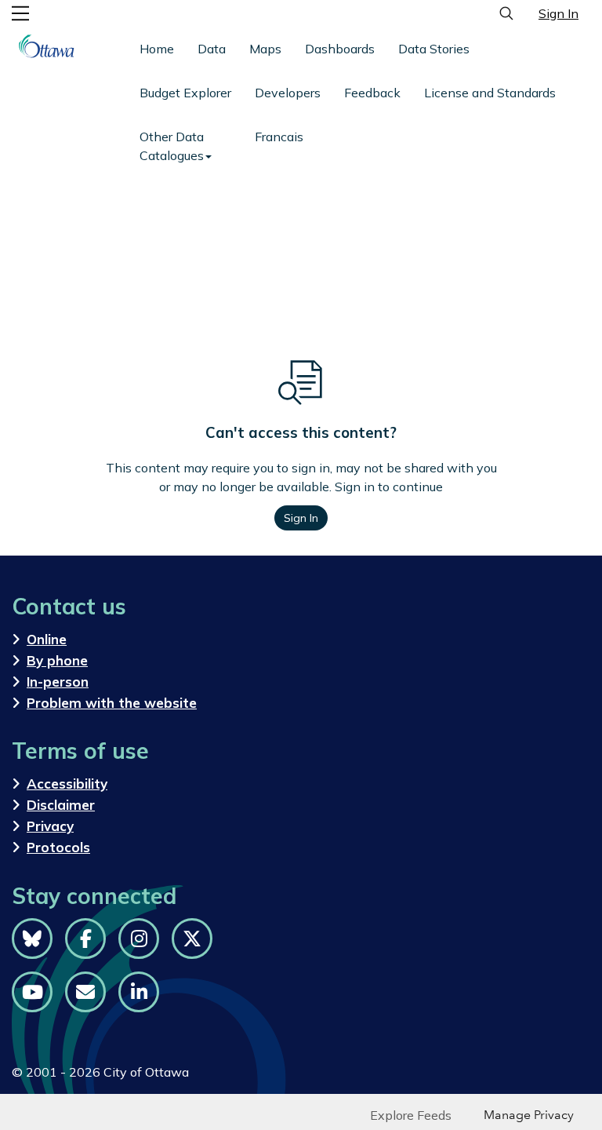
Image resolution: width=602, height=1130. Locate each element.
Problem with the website (112, 702)
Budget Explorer (185, 92)
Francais (279, 136)
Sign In (558, 13)
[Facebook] (85, 938)
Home (157, 48)
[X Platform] (192, 938)
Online (47, 639)
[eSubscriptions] (85, 991)
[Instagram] (138, 938)
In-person (58, 681)
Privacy (50, 826)
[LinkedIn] (138, 991)
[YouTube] (32, 991)
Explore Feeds (411, 1115)
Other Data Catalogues (172, 146)
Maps (265, 48)
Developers (288, 92)
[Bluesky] (32, 938)
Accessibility (67, 783)
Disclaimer (61, 804)
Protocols (58, 847)
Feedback (372, 92)
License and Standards (490, 92)
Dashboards (340, 48)
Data (212, 48)
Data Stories (434, 48)
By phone (57, 660)
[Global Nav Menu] (20, 13)
